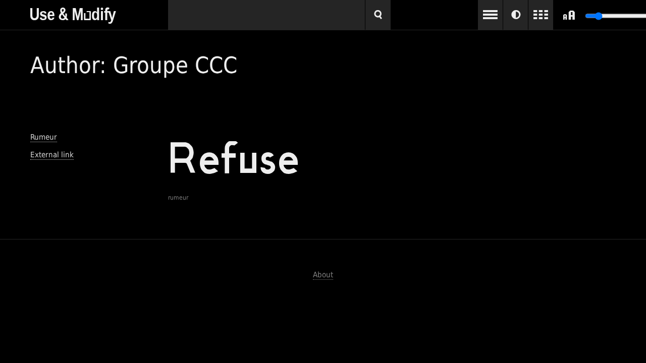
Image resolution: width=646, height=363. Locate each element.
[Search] (378, 15)
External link (52, 154)
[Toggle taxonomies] (490, 15)
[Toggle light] (515, 15)
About (323, 274)
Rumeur (43, 137)
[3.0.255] (99, 12)
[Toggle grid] (540, 15)
